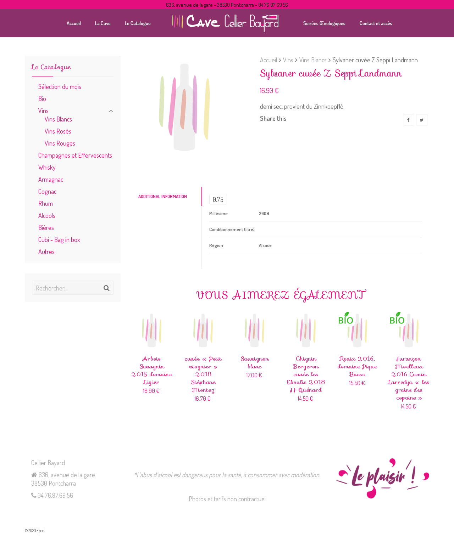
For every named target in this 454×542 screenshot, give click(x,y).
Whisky (47, 167)
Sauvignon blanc (254, 362)
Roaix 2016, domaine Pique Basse (357, 366)
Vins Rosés (58, 131)
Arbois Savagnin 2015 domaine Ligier (151, 370)
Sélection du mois (59, 86)
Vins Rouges (60, 143)
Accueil (268, 60)
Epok (41, 530)
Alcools (46, 215)
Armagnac (50, 179)
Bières (46, 227)
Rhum (45, 203)
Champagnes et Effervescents (75, 155)
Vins (288, 60)
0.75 (218, 199)
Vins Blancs (313, 60)
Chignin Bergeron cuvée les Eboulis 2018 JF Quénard (306, 374)
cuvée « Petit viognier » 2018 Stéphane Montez (203, 374)
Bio (42, 98)
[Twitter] (421, 119)
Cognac (47, 191)
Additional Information (162, 196)
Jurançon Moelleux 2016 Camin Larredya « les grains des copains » (409, 378)
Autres (46, 251)
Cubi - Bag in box (59, 239)
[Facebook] (408, 119)
